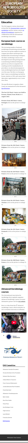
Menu (3, 17)
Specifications (5, 88)
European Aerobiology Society (14, 7)
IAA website (21, 301)
